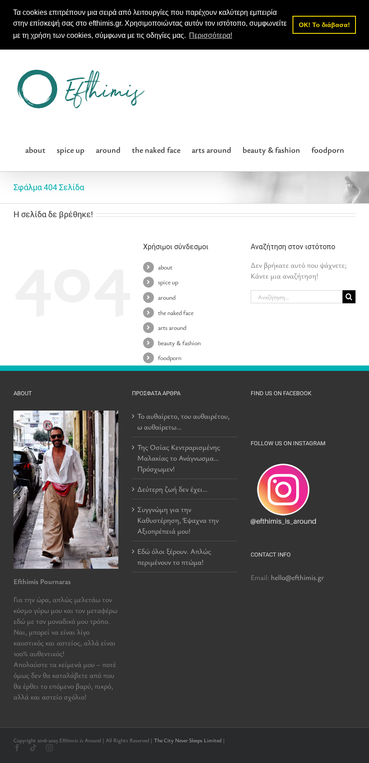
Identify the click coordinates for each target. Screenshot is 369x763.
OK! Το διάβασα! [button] (324, 24)
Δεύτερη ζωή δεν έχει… (172, 489)
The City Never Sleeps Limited (187, 740)
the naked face (176, 312)
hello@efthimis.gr (297, 577)
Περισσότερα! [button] (210, 35)
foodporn (169, 357)
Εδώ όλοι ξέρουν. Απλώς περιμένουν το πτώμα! (174, 556)
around (167, 297)
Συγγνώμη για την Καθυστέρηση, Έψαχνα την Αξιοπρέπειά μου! (178, 520)
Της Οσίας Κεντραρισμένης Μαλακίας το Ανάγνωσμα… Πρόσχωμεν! (178, 458)
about (165, 267)
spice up (168, 282)
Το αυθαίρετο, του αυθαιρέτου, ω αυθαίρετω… (183, 421)
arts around (172, 327)
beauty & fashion (179, 342)
